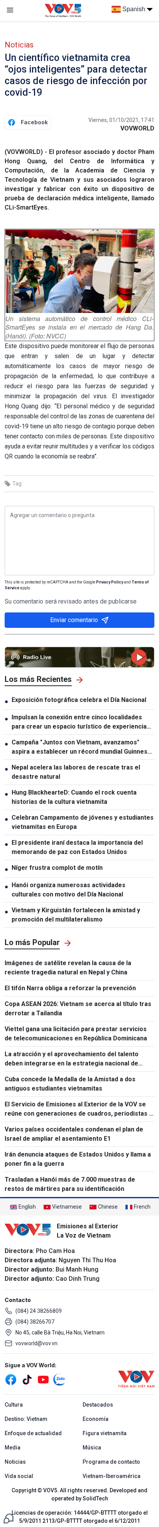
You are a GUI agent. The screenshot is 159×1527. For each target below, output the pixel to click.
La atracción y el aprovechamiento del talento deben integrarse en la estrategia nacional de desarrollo (72, 1059)
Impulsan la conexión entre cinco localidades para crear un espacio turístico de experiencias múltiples (81, 722)
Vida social (19, 1476)
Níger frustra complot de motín (57, 867)
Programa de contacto (111, 1462)
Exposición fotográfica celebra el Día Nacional (79, 699)
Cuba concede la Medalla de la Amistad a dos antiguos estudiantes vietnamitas (70, 1083)
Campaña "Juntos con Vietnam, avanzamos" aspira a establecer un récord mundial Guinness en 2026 (81, 747)
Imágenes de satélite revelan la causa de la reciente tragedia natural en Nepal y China (68, 967)
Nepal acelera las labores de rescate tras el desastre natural (76, 772)
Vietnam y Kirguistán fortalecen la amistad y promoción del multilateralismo (76, 914)
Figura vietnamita (105, 1433)
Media (12, 1447)
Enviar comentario (74, 620)
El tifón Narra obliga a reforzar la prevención (70, 988)
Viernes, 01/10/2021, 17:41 (121, 120)
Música (92, 1447)
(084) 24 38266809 (38, 1311)
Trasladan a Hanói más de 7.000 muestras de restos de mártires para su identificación (70, 1184)
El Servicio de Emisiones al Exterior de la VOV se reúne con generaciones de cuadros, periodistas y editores (78, 1109)
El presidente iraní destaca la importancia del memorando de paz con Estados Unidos (77, 847)
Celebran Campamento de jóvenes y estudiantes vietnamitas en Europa (83, 822)
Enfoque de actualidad (33, 1433)
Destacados (98, 1405)
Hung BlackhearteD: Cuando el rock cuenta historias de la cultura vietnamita (74, 797)
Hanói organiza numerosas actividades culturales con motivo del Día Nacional (68, 889)
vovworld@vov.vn (36, 1343)
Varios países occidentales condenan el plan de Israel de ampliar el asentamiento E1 (74, 1134)
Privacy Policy (109, 582)
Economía (95, 1419)
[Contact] (8, 1518)
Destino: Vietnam (26, 1419)
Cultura (14, 1405)
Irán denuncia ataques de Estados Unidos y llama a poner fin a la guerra (78, 1159)
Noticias (19, 44)
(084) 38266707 (34, 1322)
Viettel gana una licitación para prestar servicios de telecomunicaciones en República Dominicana (76, 1033)
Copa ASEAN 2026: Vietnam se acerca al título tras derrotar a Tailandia (78, 1008)
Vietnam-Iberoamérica (111, 1476)
